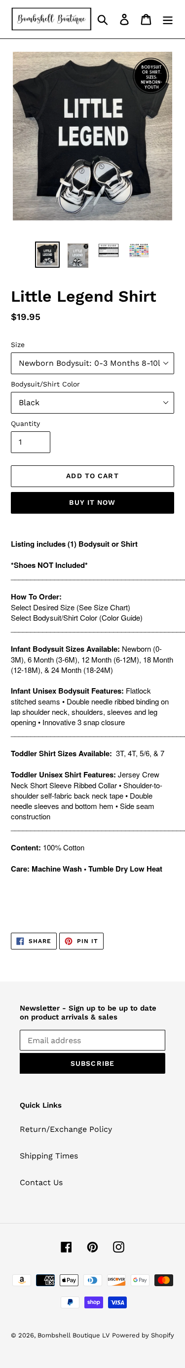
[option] (47, 254)
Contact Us (41, 1182)
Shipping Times (49, 1155)
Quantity (25, 423)
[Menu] (168, 19)
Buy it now (92, 502)
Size (18, 345)
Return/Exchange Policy (66, 1129)
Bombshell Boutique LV (73, 1335)
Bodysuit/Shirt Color (45, 384)
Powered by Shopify (143, 1335)
